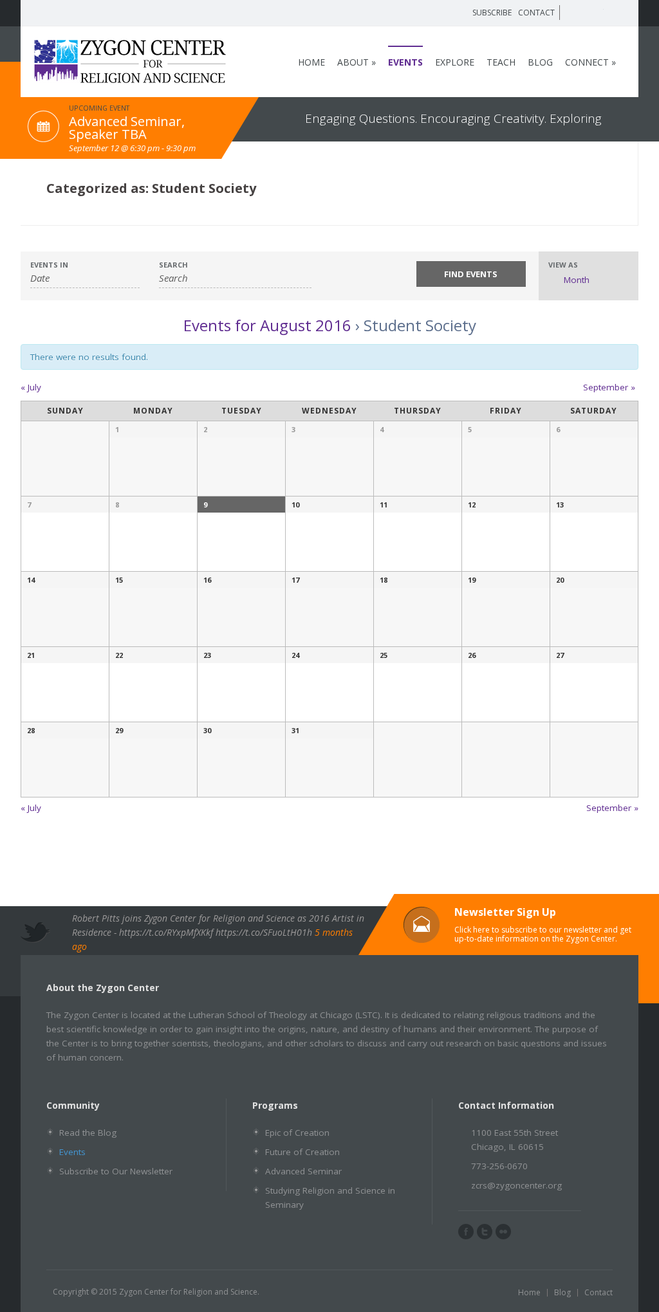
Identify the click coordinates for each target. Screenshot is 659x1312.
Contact (536, 12)
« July (31, 387)
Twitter (596, 12)
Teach (501, 62)
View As (563, 264)
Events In (49, 264)
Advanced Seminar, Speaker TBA (127, 128)
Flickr (614, 12)
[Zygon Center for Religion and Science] (130, 77)
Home (311, 62)
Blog (540, 62)
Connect (590, 62)
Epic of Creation (297, 1132)
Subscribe (492, 12)
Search (173, 264)
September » (609, 387)
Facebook (577, 12)
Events (405, 62)
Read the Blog (87, 1132)
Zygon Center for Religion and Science (188, 1291)
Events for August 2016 (267, 325)
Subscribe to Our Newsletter (115, 1171)
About (356, 62)
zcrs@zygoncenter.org (516, 1185)
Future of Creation (302, 1152)
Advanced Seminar (303, 1171)
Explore (454, 62)
